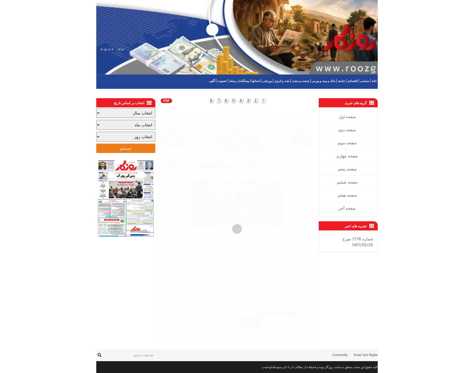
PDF (166, 101)
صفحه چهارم (347, 155)
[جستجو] (99, 355)
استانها (256, 81)
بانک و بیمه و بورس (323, 81)
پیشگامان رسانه (239, 81)
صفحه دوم (347, 129)
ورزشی (267, 81)
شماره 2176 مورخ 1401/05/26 (357, 241)
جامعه (341, 81)
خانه (374, 81)
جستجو (126, 148)
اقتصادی (352, 81)
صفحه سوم (347, 142)
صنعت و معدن (300, 81)
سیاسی (364, 81)
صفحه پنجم (347, 169)
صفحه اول (347, 116)
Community (340, 355)
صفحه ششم (347, 182)
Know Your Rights (366, 355)
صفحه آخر (347, 208)
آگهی (212, 81)
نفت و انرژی (281, 81)
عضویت (222, 81)
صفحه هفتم (347, 195)
